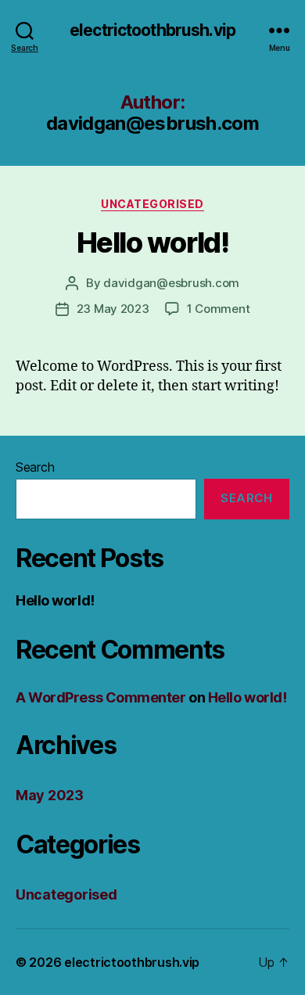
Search (35, 467)
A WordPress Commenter (101, 697)
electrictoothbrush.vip (152, 30)
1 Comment (218, 308)
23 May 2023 (113, 308)
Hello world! (152, 242)
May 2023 (50, 795)
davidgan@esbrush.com (171, 282)
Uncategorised (152, 203)
